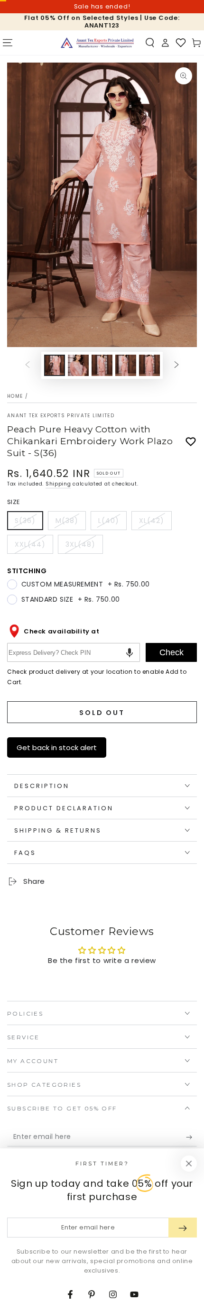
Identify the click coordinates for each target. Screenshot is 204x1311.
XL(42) (155, 523)
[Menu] (7, 43)
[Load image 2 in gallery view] (78, 365)
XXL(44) (33, 547)
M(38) (70, 523)
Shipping (58, 483)
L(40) (112, 523)
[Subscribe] (191, 1137)
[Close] (188, 1163)
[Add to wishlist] (191, 442)
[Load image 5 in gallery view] (149, 365)
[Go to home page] (97, 42)
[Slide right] (176, 365)
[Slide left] (27, 365)
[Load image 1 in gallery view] (54, 365)
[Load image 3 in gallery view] (102, 365)
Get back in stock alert (57, 747)
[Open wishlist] (181, 42)
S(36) (28, 523)
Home (15, 396)
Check (171, 652)
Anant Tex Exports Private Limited (60, 416)
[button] (150, 43)
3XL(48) (84, 547)
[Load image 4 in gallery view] (125, 365)
